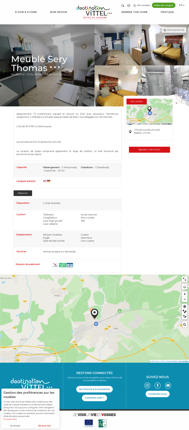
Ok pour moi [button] (44, 425)
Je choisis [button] (15, 425)
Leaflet (152, 361)
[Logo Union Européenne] (88, 423)
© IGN (162, 361)
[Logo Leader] (102, 423)
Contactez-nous (157, 394)
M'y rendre (137, 101)
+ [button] (185, 294)
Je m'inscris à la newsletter (94, 389)
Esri (157, 361)
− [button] (185, 299)
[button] (122, 5)
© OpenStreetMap (171, 361)
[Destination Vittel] (94, 12)
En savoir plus (10, 419)
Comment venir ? (94, 397)
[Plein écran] (184, 279)
